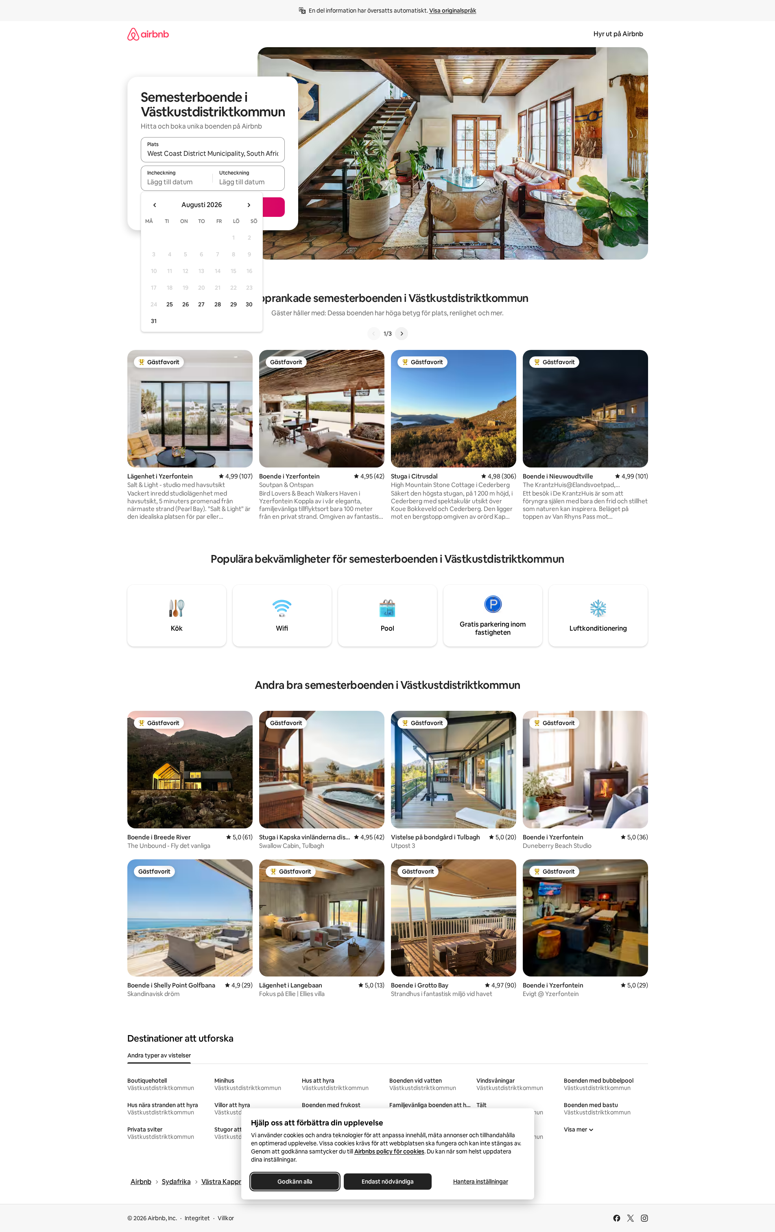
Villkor (226, 1218)
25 (169, 304)
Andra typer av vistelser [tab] (159, 1055)
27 (201, 304)
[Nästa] (401, 333)
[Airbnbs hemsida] (148, 34)
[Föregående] (373, 333)
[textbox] (176, 182)
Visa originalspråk (452, 10)
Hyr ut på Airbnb (618, 34)
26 (185, 304)
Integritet (197, 1218)
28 (217, 304)
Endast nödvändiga (388, 1181)
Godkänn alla (294, 1181)
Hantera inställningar (480, 1181)
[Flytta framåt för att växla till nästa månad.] (248, 205)
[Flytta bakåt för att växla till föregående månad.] (155, 205)
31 (154, 321)
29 (233, 304)
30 (249, 304)
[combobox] (212, 153)
